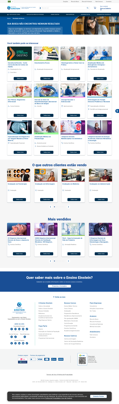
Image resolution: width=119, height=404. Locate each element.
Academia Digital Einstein (72, 330)
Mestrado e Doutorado (71, 321)
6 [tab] (62, 206)
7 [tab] (63, 206)
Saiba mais (20, 78)
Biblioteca (42, 313)
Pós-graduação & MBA (71, 318)
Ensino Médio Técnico (70, 306)
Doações (65, 1)
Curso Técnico (68, 308)
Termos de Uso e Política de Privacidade (59, 374)
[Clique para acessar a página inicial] (21, 10)
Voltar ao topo (60, 297)
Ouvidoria (108, 1)
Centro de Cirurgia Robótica (72, 344)
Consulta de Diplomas (96, 324)
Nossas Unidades (44, 311)
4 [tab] (59, 206)
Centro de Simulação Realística (73, 341)
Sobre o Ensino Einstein (46, 308)
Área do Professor (87, 1)
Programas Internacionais (46, 338)
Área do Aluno (75, 1)
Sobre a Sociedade (44, 306)
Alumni (41, 329)
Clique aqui (91, 356)
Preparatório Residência (71, 313)
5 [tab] (60, 206)
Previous (50, 207)
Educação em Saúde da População (49, 331)
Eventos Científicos (70, 328)
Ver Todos (93, 311)
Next (68, 207)
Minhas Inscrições (95, 326)
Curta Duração (68, 323)
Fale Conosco (99, 1)
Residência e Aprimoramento (73, 316)
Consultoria (93, 306)
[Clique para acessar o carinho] (95, 8)
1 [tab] (54, 206)
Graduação (67, 311)
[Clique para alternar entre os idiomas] (10, 1)
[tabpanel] (18, 185)
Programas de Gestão (70, 325)
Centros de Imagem (70, 339)
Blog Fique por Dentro (45, 320)
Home (9, 18)
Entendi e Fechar (98, 396)
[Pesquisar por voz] (40, 8)
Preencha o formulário (59, 286)
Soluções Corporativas (96, 308)
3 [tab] (57, 206)
